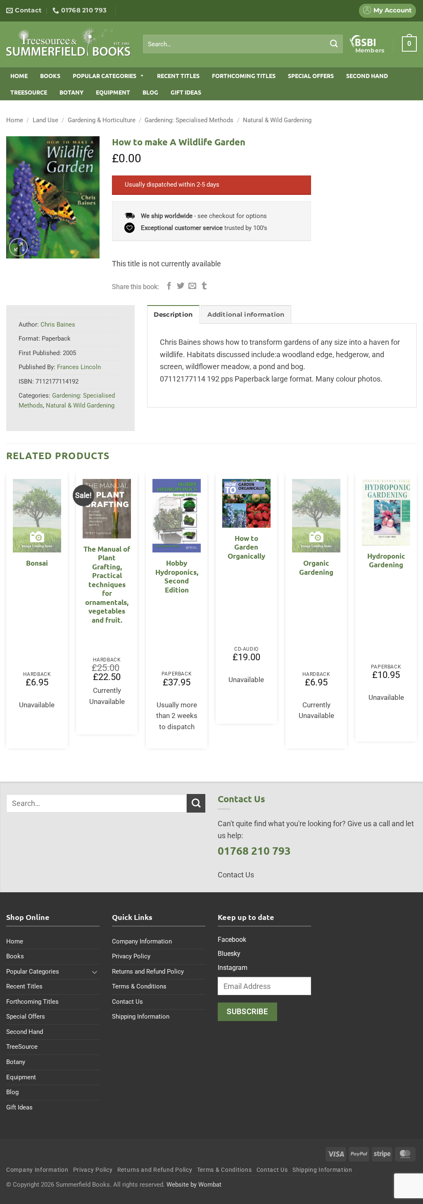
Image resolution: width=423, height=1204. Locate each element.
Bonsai (37, 563)
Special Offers (311, 75)
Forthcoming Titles (244, 75)
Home (19, 75)
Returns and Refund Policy (148, 971)
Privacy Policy (131, 956)
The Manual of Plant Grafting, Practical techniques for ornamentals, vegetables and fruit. (106, 584)
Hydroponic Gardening (386, 560)
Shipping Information (140, 1016)
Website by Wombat (193, 1184)
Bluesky (229, 954)
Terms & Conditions (139, 986)
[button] (409, 43)
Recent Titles (178, 75)
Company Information (142, 941)
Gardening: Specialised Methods (189, 120)
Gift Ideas (186, 92)
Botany (71, 92)
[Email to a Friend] (192, 286)
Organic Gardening (316, 567)
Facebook (232, 939)
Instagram (232, 968)
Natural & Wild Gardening (277, 120)
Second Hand (367, 75)
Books (50, 75)
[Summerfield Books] (68, 41)
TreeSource (28, 92)
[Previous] (6, 614)
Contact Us (127, 1001)
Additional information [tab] (245, 314)
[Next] (416, 614)
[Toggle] (95, 972)
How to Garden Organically (246, 547)
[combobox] (243, 44)
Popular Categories (104, 75)
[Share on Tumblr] (204, 286)
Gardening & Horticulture (101, 120)
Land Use (45, 120)
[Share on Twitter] (181, 286)
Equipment (113, 92)
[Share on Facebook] (169, 286)
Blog (150, 92)
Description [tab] (173, 314)
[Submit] (334, 44)
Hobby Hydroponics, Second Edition (176, 576)
